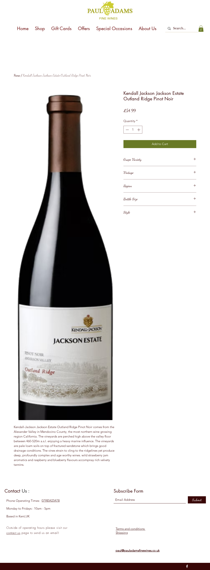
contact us (13, 533)
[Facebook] (187, 566)
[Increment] (139, 130)
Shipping (122, 533)
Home (17, 75)
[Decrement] (127, 130)
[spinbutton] (133, 130)
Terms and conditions (130, 529)
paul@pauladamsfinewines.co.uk (138, 550)
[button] (201, 28)
